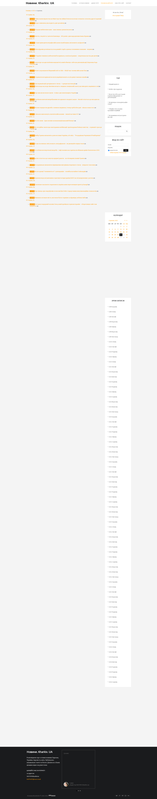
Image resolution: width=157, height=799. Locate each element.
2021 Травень (113, 382)
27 (115, 237)
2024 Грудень (113, 582)
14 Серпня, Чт (30, 110)
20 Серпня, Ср (30, 73)
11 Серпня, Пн (30, 131)
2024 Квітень (113, 542)
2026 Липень (113, 677)
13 (115, 232)
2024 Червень (113, 552)
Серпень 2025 (113, 220)
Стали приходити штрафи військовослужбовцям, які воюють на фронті (59, 43)
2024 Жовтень (113, 572)
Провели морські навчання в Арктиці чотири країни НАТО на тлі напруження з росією (64, 178)
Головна (28, 10)
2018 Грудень (113, 307)
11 (109, 232)
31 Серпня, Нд (30, 15)
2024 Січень (112, 527)
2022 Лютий (112, 422)
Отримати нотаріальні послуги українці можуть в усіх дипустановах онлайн (61, 77)
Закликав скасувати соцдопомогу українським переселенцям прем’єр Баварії (61, 184)
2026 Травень (113, 667)
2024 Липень (113, 557)
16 (123, 232)
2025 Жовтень (113, 632)
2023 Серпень (113, 502)
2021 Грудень (113, 417)
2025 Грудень (113, 642)
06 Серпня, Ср (30, 167)
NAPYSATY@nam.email (34, 779)
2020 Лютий (112, 347)
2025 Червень (113, 612)
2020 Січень (112, 342)
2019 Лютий (112, 317)
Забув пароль (114, 152)
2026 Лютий (112, 652)
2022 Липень (113, 437)
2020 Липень (113, 357)
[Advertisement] (118, 48)
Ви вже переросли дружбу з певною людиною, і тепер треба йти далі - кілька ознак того (64, 107)
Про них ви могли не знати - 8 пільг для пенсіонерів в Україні (55, 93)
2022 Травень (113, 427)
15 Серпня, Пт (30, 103)
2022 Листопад (113, 457)
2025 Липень (112, 617)
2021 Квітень (113, 377)
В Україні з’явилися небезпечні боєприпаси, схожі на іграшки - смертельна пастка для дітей (66, 56)
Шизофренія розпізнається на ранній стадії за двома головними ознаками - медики (63, 49)
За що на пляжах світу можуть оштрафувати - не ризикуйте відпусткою (59, 143)
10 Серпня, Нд (30, 139)
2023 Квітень (113, 482)
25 (109, 237)
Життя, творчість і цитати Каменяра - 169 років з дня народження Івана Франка (62, 36)
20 (115, 235)
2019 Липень (112, 327)
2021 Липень (112, 392)
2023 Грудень (113, 522)
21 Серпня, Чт (30, 66)
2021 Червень (113, 387)
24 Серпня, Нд (30, 52)
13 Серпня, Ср (30, 116)
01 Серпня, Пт (30, 200)
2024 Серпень (113, 562)
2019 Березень (113, 322)
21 (118, 235)
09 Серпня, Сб (30, 146)
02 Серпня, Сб (30, 193)
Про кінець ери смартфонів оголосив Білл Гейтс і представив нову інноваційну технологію (66, 191)
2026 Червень (113, 672)
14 (118, 232)
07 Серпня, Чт (30, 161)
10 (126, 229)
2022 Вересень (113, 447)
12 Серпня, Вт (30, 123)
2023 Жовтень (113, 512)
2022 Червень (113, 432)
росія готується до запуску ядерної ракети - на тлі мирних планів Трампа (60, 158)
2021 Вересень (113, 402)
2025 (33, 10)
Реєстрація (116, 15)
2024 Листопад (113, 577)
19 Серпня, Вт (30, 79)
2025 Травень (113, 607)
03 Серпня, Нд (30, 187)
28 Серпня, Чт (30, 25)
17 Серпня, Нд (30, 89)
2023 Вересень (113, 507)
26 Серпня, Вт (30, 38)
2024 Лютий (112, 532)
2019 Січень (112, 312)
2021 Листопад (113, 412)
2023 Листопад (113, 517)
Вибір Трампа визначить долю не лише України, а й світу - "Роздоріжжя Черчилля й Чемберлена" (68, 135)
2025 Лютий (112, 592)
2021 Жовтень (113, 407)
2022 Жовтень (113, 452)
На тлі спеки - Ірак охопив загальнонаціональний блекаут (54, 121)
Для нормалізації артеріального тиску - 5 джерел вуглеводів (55, 84)
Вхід (122, 15)
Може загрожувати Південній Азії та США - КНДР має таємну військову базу (61, 70)
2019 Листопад (113, 337)
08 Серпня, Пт (30, 154)
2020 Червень (113, 352)
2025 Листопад (113, 637)
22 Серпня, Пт (30, 58)
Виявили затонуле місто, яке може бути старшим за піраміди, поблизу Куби (60, 197)
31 (126, 237)
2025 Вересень (113, 627)
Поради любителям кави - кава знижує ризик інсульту (53, 29)
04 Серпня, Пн (30, 180)
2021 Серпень (113, 397)
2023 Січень (112, 467)
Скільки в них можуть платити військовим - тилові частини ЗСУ (57, 114)
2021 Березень (113, 372)
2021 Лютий (112, 367)
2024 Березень (113, 537)
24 (127, 235)
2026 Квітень (113, 662)
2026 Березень (113, 657)
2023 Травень (113, 487)
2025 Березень (113, 597)
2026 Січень (112, 647)
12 (112, 232)
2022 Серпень (113, 442)
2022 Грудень (113, 462)
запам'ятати (113, 150)
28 (118, 237)
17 (126, 232)
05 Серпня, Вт (30, 174)
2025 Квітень (113, 602)
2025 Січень (112, 587)
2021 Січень (112, 362)
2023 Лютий (112, 472)
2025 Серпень (113, 622)
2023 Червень (113, 492)
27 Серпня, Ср (30, 32)
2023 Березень (113, 477)
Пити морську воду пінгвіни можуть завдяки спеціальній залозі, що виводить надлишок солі (66, 86)
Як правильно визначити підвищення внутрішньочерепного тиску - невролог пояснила (65, 165)
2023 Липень (113, 497)
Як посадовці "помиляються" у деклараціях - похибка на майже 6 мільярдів (60, 171)
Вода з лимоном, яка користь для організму (49, 23)
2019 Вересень (113, 332)
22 (121, 235)
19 (112, 235)
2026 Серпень (113, 682)
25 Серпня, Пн (30, 45)
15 (120, 232)
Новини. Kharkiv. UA (40, 3)
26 (112, 237)
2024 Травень (113, 547)
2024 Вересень (113, 567)
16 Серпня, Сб (30, 95)
